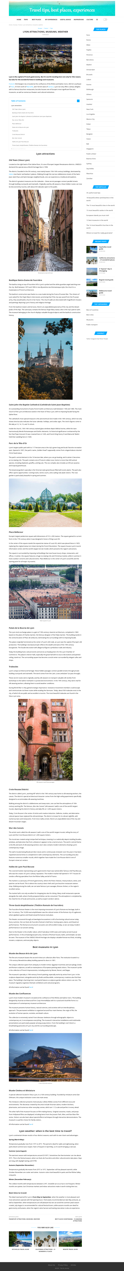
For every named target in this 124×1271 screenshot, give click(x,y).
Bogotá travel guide (70, 1249)
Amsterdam (90, 70)
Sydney (89, 164)
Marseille (30, 87)
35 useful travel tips (93, 193)
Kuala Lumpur (91, 154)
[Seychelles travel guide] (20, 1239)
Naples (88, 50)
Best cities (90, 315)
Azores (88, 84)
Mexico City (90, 119)
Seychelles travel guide (20, 1249)
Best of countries (92, 310)
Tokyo (88, 129)
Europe (15, 25)
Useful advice (65, 20)
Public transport (92, 325)
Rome (88, 40)
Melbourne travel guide (105, 292)
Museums (89, 320)
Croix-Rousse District (18, 134)
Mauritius (89, 173)
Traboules (15, 131)
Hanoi (88, 139)
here (31, 987)
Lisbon (88, 79)
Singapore (89, 149)
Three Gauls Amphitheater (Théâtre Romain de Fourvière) (29, 145)
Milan (88, 45)
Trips (26, 20)
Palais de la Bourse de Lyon (20, 127)
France (20, 25)
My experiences (51, 20)
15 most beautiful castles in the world (99, 210)
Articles (73, 1265)
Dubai (88, 124)
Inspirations (79, 20)
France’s (12, 84)
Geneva (51, 87)
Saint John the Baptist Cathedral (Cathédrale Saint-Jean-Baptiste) (31, 116)
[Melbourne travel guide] (91, 293)
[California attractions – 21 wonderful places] (45, 1239)
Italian (11, 174)
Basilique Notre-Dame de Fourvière (23, 113)
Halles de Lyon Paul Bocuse (20, 142)
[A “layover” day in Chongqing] (91, 271)
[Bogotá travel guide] (70, 1239)
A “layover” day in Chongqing (105, 270)
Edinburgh (90, 89)
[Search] (101, 19)
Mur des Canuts (17, 138)
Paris (12, 87)
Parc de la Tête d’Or (18, 120)
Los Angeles (90, 114)
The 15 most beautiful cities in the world (100, 205)
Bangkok (89, 134)
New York (89, 109)
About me (51, 1265)
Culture (90, 20)
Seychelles (90, 169)
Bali (87, 144)
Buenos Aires (91, 159)
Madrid (88, 65)
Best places (36, 20)
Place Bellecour (16, 123)
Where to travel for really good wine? (99, 233)
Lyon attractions (16, 105)
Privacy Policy (63, 1265)
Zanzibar (89, 178)
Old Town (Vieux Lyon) (18, 109)
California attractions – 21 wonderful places (107, 259)
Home (19, 20)
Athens (88, 94)
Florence (89, 55)
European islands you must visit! (97, 215)
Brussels (89, 74)
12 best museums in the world (97, 220)
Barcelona (89, 60)
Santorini (89, 99)
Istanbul (89, 104)
